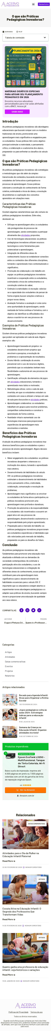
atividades (25, 235)
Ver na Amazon (27, 790)
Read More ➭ (8, 861)
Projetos (9, 671)
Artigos (8, 652)
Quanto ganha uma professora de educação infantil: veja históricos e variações (25, 968)
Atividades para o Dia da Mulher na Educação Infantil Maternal (20, 855)
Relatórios (9, 675)
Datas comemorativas (15, 661)
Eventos (9, 666)
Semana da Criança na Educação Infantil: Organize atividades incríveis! (33, 730)
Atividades (10, 656)
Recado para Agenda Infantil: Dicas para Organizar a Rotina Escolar (33, 698)
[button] (33, 4)
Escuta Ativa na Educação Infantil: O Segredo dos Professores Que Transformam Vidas (21, 911)
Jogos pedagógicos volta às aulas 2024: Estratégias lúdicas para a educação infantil (33, 713)
